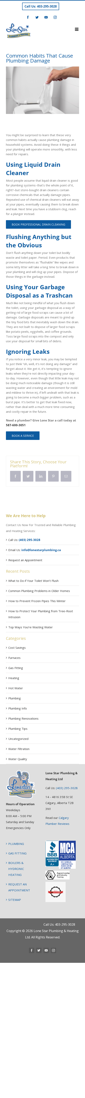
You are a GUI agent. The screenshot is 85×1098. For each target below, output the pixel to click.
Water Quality (17, 759)
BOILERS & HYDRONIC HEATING (16, 869)
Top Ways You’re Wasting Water (30, 627)
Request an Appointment (25, 560)
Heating (13, 678)
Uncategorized (18, 739)
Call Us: (24, 540)
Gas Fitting (15, 668)
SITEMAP (14, 900)
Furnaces (14, 658)
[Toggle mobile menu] (77, 29)
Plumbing (14, 698)
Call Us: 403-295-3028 (41, 6)
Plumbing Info (17, 708)
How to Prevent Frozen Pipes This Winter (37, 601)
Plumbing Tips (17, 729)
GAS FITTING (17, 853)
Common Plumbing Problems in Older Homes (39, 591)
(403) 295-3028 (67, 788)
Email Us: (34, 550)
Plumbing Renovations (23, 718)
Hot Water (15, 688)
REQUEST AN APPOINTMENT (19, 887)
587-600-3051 (16, 425)
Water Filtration (18, 749)
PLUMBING (16, 844)
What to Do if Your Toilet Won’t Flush (33, 581)
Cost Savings (17, 648)
